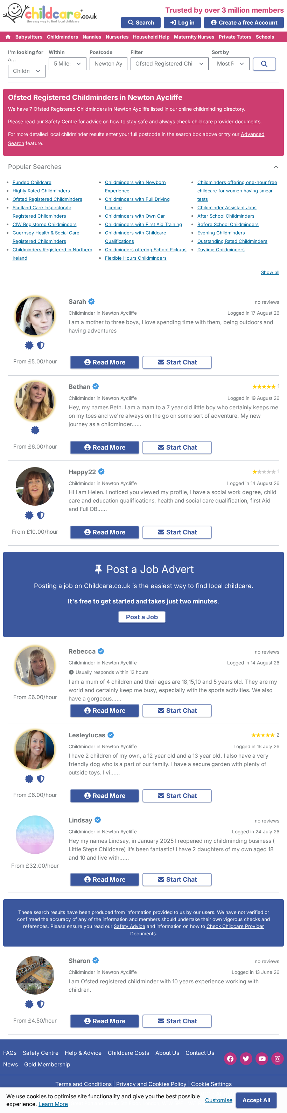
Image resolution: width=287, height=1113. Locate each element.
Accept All (256, 1100)
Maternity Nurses (194, 37)
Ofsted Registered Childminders (47, 199)
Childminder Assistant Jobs (227, 207)
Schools (265, 37)
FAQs (9, 1053)
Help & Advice (83, 1053)
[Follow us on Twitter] (246, 1058)
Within (57, 52)
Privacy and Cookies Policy (151, 1084)
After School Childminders (225, 216)
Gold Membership (47, 1064)
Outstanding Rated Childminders (232, 241)
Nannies (92, 37)
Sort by (220, 52)
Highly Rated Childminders (41, 190)
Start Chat (181, 362)
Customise (218, 1100)
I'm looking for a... (25, 55)
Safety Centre (61, 121)
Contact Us (200, 1053)
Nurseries (117, 37)
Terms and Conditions (83, 1084)
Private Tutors (235, 37)
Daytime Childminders (221, 249)
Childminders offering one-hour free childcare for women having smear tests (237, 190)
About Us (167, 1053)
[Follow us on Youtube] (261, 1058)
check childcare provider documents (218, 121)
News (10, 1064)
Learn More (53, 1104)
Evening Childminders (221, 232)
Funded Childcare (32, 182)
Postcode (101, 52)
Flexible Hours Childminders (136, 258)
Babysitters (29, 37)
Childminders (62, 37)
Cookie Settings (211, 1084)
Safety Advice (129, 926)
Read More (108, 362)
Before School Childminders (228, 224)
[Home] (8, 37)
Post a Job (142, 617)
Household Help (151, 37)
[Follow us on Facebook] (230, 1058)
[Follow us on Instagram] (277, 1058)
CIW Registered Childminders (45, 224)
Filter (137, 52)
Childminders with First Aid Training (143, 224)
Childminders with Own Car (135, 216)
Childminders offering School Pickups (146, 249)
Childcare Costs (128, 1053)
